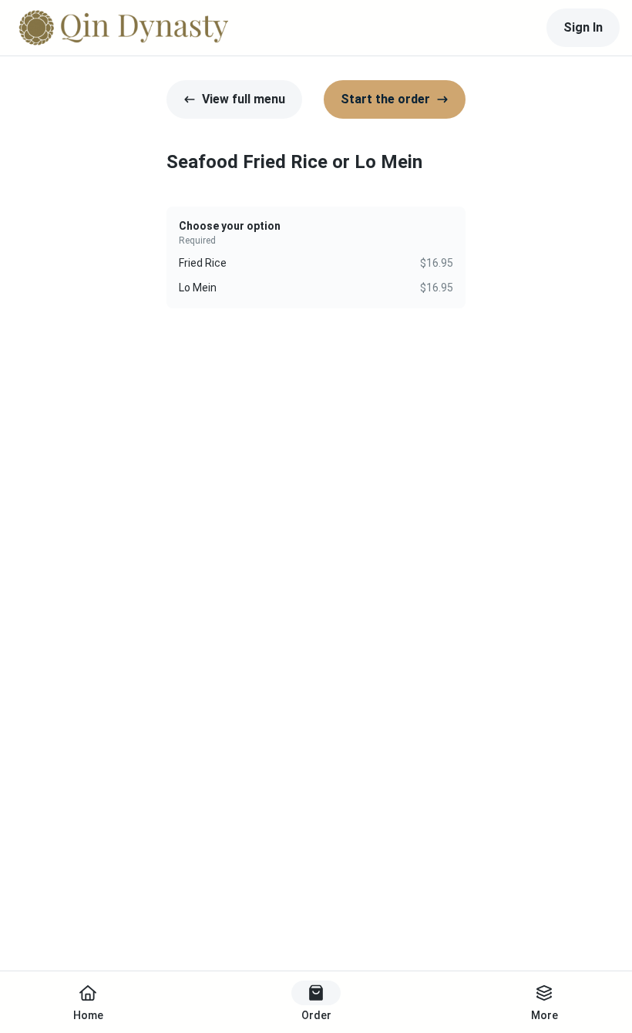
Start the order (385, 99)
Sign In (583, 27)
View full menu (243, 99)
